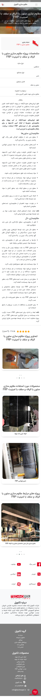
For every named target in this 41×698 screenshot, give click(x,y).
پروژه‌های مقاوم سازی (20, 642)
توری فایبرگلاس (20, 666)
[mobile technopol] (2, 4)
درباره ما (20, 635)
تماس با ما (20, 647)
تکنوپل (36, 21)
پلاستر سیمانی (20, 662)
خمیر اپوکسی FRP (20, 481)
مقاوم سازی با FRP (23, 44)
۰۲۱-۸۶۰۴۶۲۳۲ (14, 1)
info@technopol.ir (19, 690)
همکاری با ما (20, 645)
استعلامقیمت (35, 692)
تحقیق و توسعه (20, 637)
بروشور (20, 640)
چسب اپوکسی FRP (20, 669)
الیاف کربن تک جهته (20, 434)
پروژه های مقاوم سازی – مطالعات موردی (18, 21)
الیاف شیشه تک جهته (21, 659)
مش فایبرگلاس (20, 664)
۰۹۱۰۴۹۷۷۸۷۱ (24, 1)
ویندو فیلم (20, 671)
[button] (24, 378)
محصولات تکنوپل (20, 653)
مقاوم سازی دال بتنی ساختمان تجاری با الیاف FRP (20, 543)
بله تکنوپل (18, 682)
